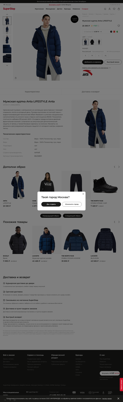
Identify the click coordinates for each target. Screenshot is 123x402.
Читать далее (107, 398)
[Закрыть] (83, 193)
